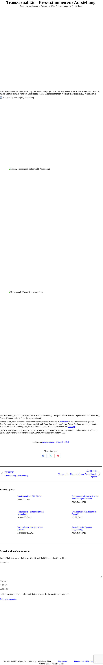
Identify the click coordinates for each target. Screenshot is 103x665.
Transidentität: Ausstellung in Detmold (84, 513)
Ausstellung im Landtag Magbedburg (82, 528)
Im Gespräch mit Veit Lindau (29, 496)
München (64, 422)
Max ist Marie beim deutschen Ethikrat (30, 528)
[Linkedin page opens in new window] (10, 612)
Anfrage (71, 426)
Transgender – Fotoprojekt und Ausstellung (30, 513)
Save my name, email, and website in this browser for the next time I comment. (35, 594)
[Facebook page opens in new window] (2, 612)
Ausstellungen (48, 442)
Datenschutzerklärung (83, 661)
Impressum (62, 661)
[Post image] (7, 501)
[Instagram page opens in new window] (14, 612)
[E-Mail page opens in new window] (18, 612)
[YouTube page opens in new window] (6, 612)
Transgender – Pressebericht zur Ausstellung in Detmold (85, 497)
